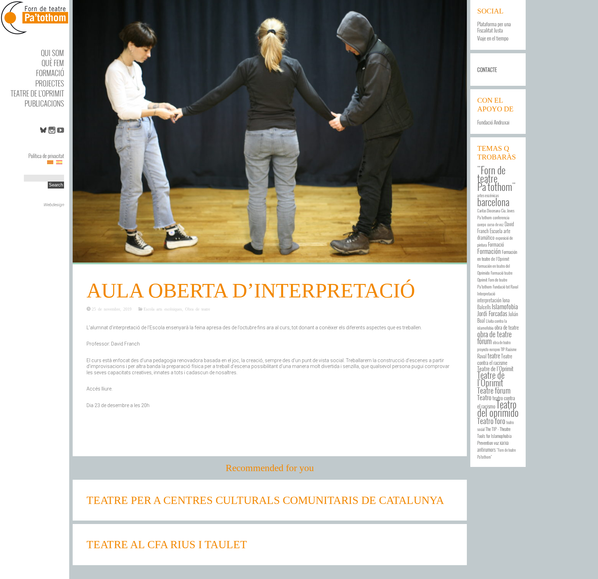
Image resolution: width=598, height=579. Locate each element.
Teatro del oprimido (498, 408)
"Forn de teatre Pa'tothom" (496, 178)
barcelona (493, 201)
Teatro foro (491, 420)
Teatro (484, 397)
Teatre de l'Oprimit (491, 378)
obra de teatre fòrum (494, 337)
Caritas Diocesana (488, 210)
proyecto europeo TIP (491, 349)
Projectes (49, 83)
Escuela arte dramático (493, 234)
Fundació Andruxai (493, 122)
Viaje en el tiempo (492, 38)
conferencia (501, 217)
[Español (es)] (59, 162)
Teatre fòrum (493, 390)
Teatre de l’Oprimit (37, 93)
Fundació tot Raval (505, 287)
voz (496, 443)
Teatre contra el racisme (494, 359)
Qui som (52, 52)
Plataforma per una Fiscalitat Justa (494, 27)
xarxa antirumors (493, 446)
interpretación (489, 300)
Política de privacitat (46, 155)
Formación (489, 251)
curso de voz (495, 224)
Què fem (53, 62)
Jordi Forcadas (492, 313)
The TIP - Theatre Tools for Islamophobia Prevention (494, 436)
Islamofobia (505, 306)
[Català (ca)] (50, 162)
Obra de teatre (197, 309)
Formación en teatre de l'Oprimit (497, 255)
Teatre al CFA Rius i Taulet (167, 544)
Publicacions (44, 103)
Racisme (511, 349)
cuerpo (481, 224)
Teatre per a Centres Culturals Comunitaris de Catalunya (265, 500)
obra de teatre (507, 327)
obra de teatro (502, 342)
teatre (494, 355)
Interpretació (486, 293)
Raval (482, 356)
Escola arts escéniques (163, 309)
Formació (50, 72)
